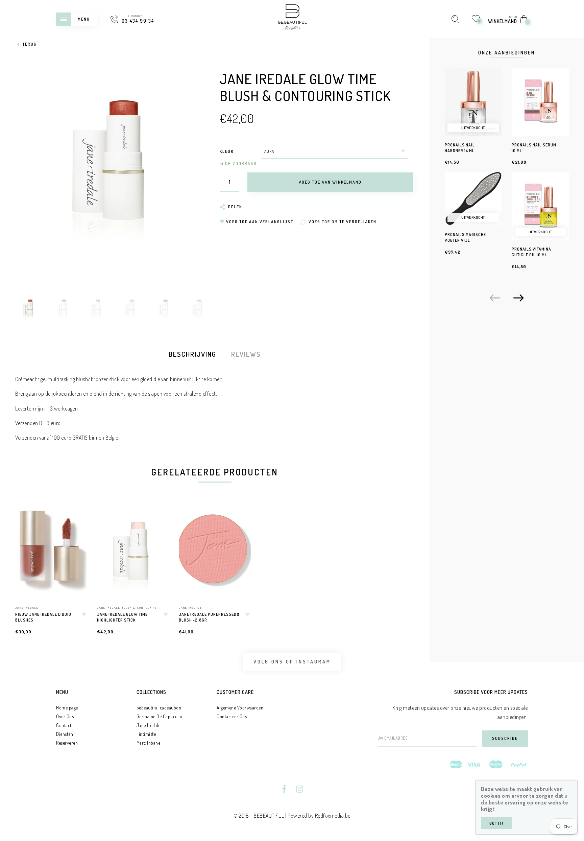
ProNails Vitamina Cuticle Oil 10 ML (531, 252)
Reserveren (67, 743)
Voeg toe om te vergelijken (78, 545)
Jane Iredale (27, 607)
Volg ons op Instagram (292, 661)
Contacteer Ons (232, 716)
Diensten (64, 734)
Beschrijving (192, 354)
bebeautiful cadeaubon (159, 707)
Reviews (246, 354)
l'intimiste (146, 734)
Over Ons (65, 716)
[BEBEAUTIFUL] (292, 18)
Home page (67, 707)
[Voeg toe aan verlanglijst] (84, 614)
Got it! (496, 823)
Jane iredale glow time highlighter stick (122, 617)
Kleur (227, 151)
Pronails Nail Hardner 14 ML (460, 147)
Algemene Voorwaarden (240, 707)
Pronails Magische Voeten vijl (465, 237)
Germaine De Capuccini (159, 716)
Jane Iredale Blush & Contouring (127, 607)
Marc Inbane (149, 743)
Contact (64, 725)
